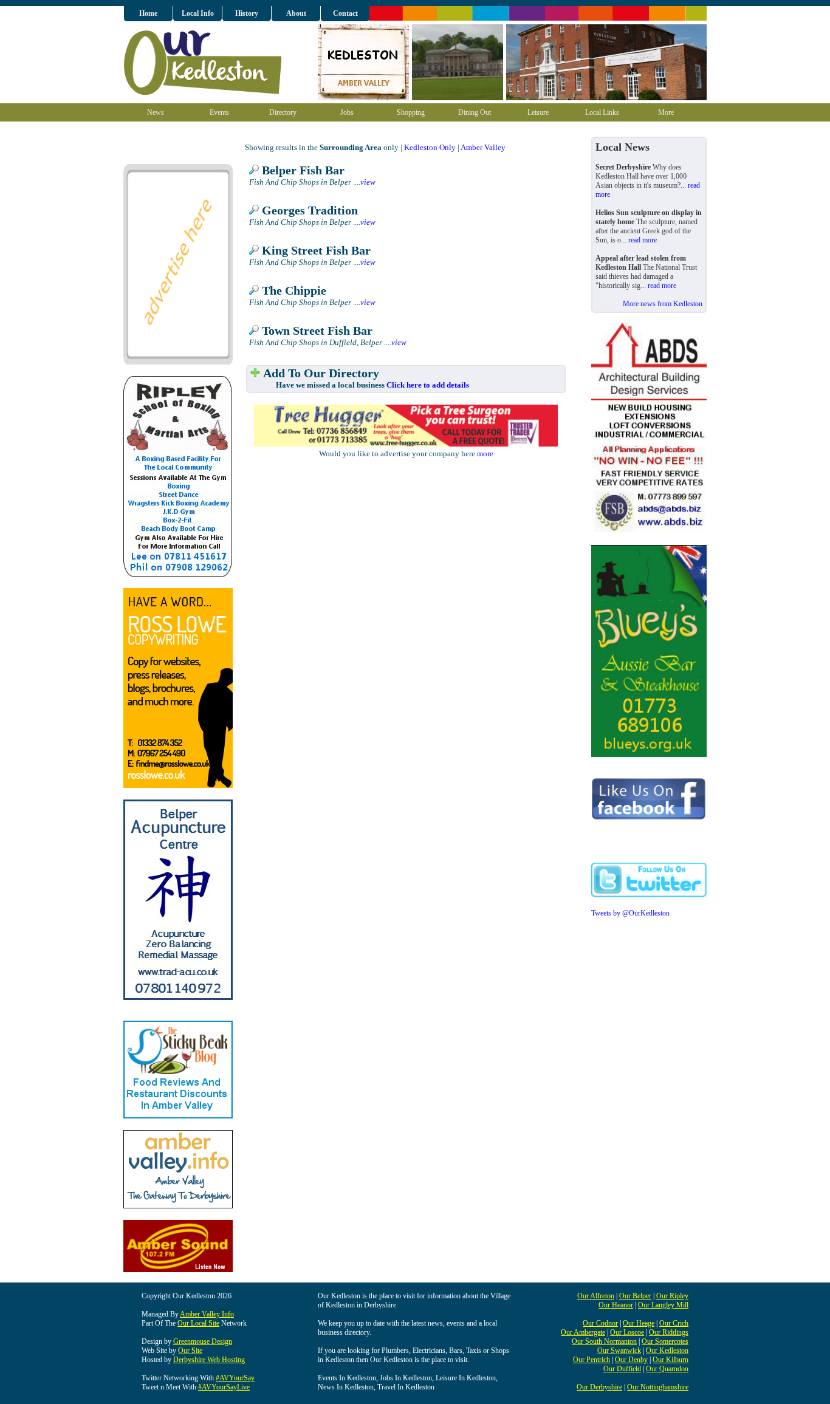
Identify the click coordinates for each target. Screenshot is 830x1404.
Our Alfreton (595, 1296)
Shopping (411, 112)
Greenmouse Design (202, 1341)
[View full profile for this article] (254, 170)
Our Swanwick (619, 1350)
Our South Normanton (604, 1341)
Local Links (602, 112)
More (666, 112)
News (155, 112)
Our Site (190, 1350)
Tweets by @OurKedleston (630, 913)
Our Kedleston (667, 1350)
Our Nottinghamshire (657, 1387)
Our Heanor (615, 1305)
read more (642, 240)
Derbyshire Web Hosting (209, 1359)
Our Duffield (622, 1369)
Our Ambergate (583, 1332)
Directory (283, 112)
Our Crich (673, 1323)
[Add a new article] (255, 373)
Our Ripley (672, 1296)
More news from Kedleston (662, 304)
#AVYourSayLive (224, 1387)
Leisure (538, 112)
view (368, 182)
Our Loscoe (627, 1332)
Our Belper (635, 1296)
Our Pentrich (591, 1359)
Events (219, 112)
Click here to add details (427, 384)
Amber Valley (483, 147)
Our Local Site (198, 1323)
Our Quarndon (667, 1369)
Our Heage (638, 1323)
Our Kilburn (670, 1359)
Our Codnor (600, 1323)
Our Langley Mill (663, 1305)
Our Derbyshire (599, 1387)
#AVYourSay (235, 1378)
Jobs (347, 112)
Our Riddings (668, 1332)
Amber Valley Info (207, 1314)
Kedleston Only (430, 147)
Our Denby (631, 1359)
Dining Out (474, 112)
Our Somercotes (665, 1341)
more (485, 453)
